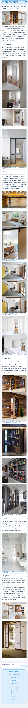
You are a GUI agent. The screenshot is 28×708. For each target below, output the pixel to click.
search (14, 677)
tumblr (14, 699)
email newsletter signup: (8, 664)
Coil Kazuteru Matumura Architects (15, 571)
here (15, 126)
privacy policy (14, 687)
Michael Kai (9, 209)
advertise (14, 684)
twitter (14, 696)
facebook (14, 693)
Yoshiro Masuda (6, 572)
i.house (16, 514)
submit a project (14, 671)
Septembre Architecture (13, 354)
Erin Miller (5, 9)
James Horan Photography (12, 422)
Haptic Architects (12, 456)
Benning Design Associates (14, 619)
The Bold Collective (22, 421)
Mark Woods (13, 314)
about (14, 680)
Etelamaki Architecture (13, 167)
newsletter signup (14, 674)
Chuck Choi (13, 260)
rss (14, 702)
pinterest (14, 690)
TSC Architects (11, 658)
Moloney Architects (22, 208)
